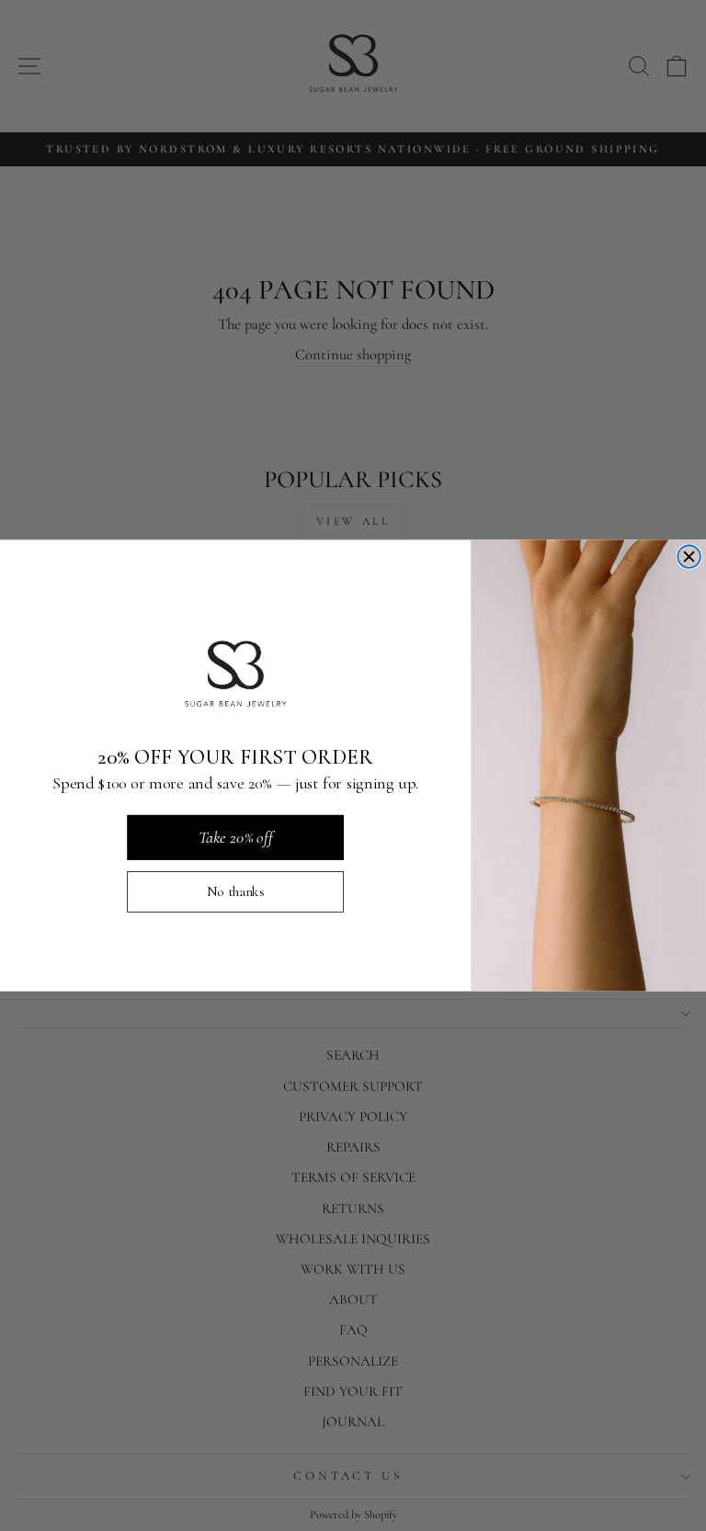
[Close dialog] (689, 556)
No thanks (236, 891)
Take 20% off (236, 836)
